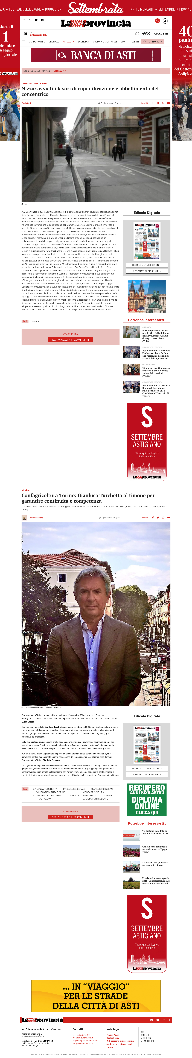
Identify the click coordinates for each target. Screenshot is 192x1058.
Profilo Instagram (32, 20)
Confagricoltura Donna (47, 795)
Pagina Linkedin (44, 20)
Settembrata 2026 (38, 34)
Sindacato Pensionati (82, 795)
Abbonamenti (161, 34)
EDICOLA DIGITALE (146, 34)
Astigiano (45, 799)
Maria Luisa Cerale (74, 789)
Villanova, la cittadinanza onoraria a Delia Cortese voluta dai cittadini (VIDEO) (156, 371)
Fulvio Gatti (26, 103)
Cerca (157, 20)
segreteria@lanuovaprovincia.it (85, 1041)
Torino (108, 795)
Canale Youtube (38, 20)
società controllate (95, 799)
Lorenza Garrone (36, 518)
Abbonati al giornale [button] (146, 271)
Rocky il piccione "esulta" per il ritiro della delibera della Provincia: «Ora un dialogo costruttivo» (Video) (155, 335)
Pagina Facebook (26, 20)
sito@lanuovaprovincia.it (82, 1043)
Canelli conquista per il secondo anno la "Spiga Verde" (154, 849)
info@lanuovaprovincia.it (82, 1038)
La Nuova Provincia (40, 71)
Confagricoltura (93, 792)
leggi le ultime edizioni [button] (145, 265)
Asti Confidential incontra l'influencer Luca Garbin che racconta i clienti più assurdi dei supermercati (156, 354)
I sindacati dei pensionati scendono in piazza (155, 863)
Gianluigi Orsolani (102, 789)
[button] (165, 21)
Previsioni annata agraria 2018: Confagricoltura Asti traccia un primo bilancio (156, 881)
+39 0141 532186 (83, 1035)
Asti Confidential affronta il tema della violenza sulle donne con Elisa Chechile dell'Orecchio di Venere (156, 390)
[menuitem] (36, 41)
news (35, 321)
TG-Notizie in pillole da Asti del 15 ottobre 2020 (155, 832)
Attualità (60, 71)
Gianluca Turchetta (45, 789)
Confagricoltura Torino (50, 792)
